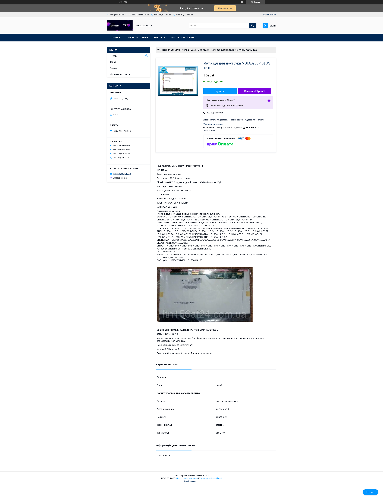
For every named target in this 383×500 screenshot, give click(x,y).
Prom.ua (205, 476)
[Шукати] (252, 25)
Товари (129, 37)
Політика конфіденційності (210, 478)
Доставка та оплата (182, 37)
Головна (115, 37)
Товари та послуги (171, 50)
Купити (220, 91)
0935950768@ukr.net (122, 174)
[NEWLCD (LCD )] (120, 30)
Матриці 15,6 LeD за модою (195, 50)
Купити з (249, 91)
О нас (145, 37)
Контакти (159, 37)
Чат (373, 492)
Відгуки (113, 68)
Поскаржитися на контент (187, 478)
